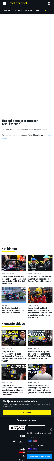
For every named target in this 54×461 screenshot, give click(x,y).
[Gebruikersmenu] (48, 3)
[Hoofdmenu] (5, 3)
